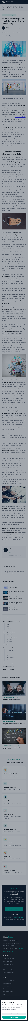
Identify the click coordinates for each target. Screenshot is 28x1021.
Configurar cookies (14, 1014)
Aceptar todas (14, 1017)
